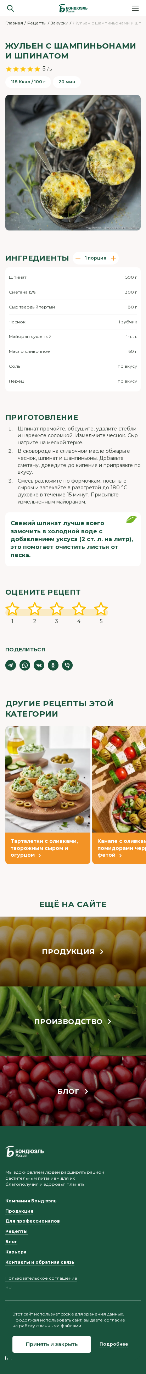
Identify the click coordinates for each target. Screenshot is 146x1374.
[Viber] (67, 665)
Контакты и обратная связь (39, 1262)
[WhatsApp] (24, 665)
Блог (11, 1241)
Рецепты (36, 23)
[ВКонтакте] (39, 665)
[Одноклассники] (53, 665)
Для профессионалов (32, 1221)
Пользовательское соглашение (41, 1278)
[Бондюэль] (24, 1151)
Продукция (19, 1211)
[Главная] (73, 8)
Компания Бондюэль (31, 1200)
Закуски (59, 23)
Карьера (16, 1252)
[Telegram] (10, 665)
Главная (14, 23)
